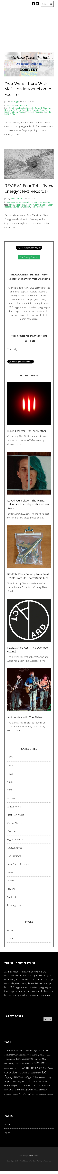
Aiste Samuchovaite (23, 1063)
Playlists (11, 880)
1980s (10, 773)
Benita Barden (48, 1068)
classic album (11, 1072)
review (27, 206)
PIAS (24, 1090)
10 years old (13, 1050)
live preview (16, 1085)
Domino (8, 110)
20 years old (38, 1050)
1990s (10, 782)
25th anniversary (32, 1055)
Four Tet (44, 110)
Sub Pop (38, 1095)
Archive (11, 798)
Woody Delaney (47, 1095)
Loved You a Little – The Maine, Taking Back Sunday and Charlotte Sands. (28, 504)
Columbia (23, 1073)
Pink (27, 112)
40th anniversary (23, 1059)
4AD (6, 1050)
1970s (10, 765)
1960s (10, 757)
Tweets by (12, 349)
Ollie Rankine (15, 1089)
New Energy (17, 206)
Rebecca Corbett (11, 1095)
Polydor (36, 1090)
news (6, 1090)
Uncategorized (14, 905)
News (10, 872)
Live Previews (14, 855)
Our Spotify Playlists (29, 257)
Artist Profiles (12, 105)
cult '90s (30, 1073)
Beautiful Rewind (34, 108)
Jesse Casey (17, 1082)
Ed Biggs (15, 101)
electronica (20, 204)
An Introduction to (17, 108)
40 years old (9, 1059)
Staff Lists (12, 897)
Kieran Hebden (11, 112)
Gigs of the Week (35, 1077)
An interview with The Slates (24, 717)
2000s (10, 790)
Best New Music (13, 202)
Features (24, 105)
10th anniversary (25, 1050)
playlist (29, 1089)
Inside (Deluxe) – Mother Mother (26, 430)
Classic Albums (14, 823)
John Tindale (16, 198)
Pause (21, 112)
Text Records (36, 112)
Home (10, 938)
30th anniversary (45, 1055)
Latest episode (14, 847)
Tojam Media (34, 1156)
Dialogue (47, 108)
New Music (45, 1085)
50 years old (36, 1059)
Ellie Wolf (18, 1077)
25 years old (20, 1055)
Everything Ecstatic (30, 110)
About (10, 930)
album (11, 204)
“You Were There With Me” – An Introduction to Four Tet (27, 89)
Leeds (40, 1081)
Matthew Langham (30, 1085)
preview (43, 1089)
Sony (32, 1095)
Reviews (46, 202)
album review (18, 1068)
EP (25, 1077)
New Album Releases (32, 202)
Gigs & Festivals (15, 839)
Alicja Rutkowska (32, 1067)
